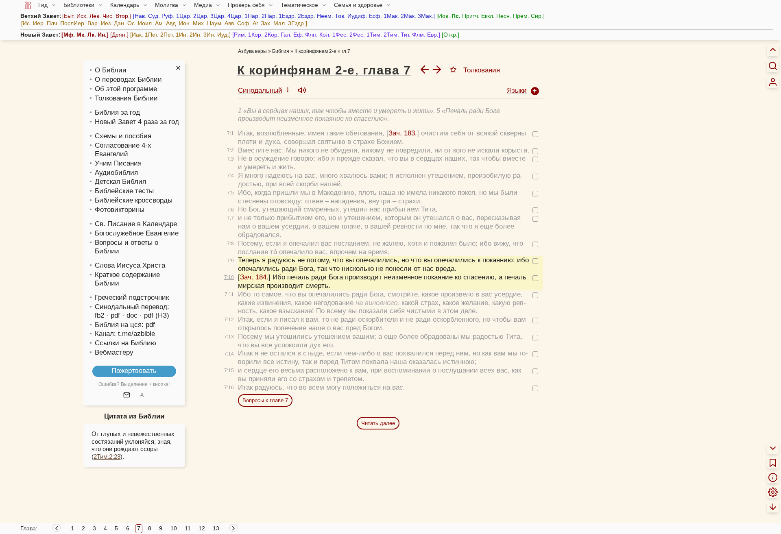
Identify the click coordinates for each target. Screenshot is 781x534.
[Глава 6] (425, 69)
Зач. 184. (254, 277)
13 (216, 528)
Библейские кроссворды (133, 200)
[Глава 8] (437, 69)
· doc (129, 315)
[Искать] (773, 65)
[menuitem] (773, 82)
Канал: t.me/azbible (125, 334)
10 (173, 528)
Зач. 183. (402, 133)
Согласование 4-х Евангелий (123, 150)
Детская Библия (120, 181)
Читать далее (378, 423)
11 (188, 528)
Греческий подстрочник (132, 297)
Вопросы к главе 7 (265, 400)
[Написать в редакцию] (126, 395)
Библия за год (117, 112)
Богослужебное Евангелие (137, 233)
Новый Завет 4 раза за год (137, 122)
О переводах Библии (128, 79)
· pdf (113, 315)
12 (202, 528)
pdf (150, 325)
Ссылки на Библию (125, 343)
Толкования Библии (126, 98)
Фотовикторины (119, 210)
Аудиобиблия (116, 173)
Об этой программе (126, 89)
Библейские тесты (124, 191)
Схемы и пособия (123, 136)
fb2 (99, 315)
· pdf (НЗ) (154, 315)
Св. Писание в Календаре (136, 224)
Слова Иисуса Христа (130, 265)
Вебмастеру (114, 352)
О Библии (111, 70)
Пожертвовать (134, 371)
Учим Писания (118, 163)
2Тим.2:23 (107, 456)
